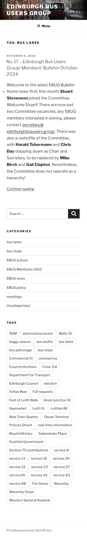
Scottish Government (26, 442)
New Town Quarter (23, 417)
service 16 (39, 458)
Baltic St (65, 333)
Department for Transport (29, 375)
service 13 (17, 458)
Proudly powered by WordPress (29, 530)
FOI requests (43, 392)
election (50, 384)
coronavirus (48, 358)
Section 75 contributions (28, 450)
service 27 (62, 467)
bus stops (14, 251)
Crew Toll (49, 367)
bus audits (45, 342)
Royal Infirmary (21, 434)
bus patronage (20, 350)
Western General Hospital (29, 500)
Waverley (61, 484)
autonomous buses (38, 333)
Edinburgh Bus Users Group (32, 9)
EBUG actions (17, 260)
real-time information (55, 425)
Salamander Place (52, 434)
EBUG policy (16, 288)
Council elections (23, 367)
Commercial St (21, 358)
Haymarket (18, 408)
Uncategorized (18, 306)
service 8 (61, 450)
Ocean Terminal (56, 417)
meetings (14, 297)
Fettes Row (18, 392)
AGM (13, 333)
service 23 (39, 467)
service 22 (17, 467)
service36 (17, 475)
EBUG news (16, 279)
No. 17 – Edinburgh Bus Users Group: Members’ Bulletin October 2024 (41, 68)
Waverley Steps (21, 492)
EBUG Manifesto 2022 (24, 269)
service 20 (61, 458)
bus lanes (14, 242)
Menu (46, 26)
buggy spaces (20, 342)
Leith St (38, 408)
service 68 (17, 484)
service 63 (61, 475)
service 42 (39, 475)
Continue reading (20, 189)
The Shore (40, 484)
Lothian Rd (59, 408)
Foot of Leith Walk (23, 400)
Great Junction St (57, 400)
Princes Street (20, 425)
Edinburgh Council (23, 384)
